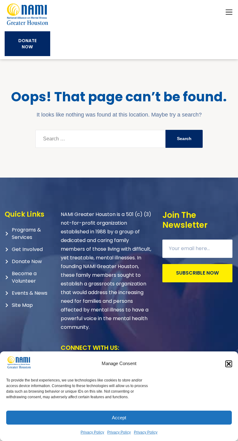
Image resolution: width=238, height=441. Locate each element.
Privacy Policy (92, 432)
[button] (229, 364)
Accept (119, 417)
